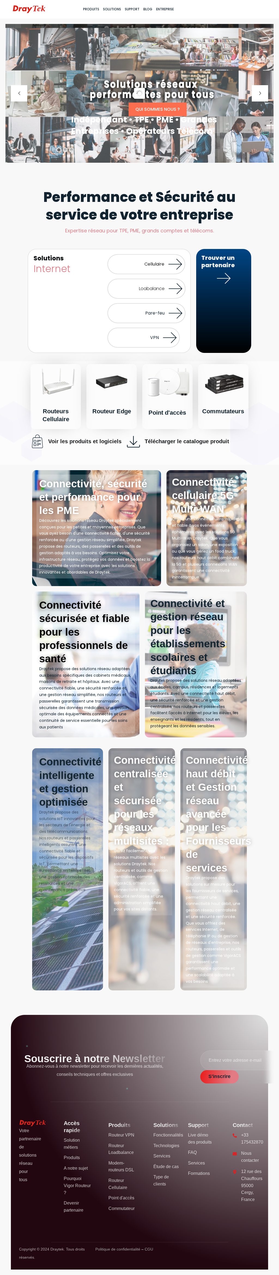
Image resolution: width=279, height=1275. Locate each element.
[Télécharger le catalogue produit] (134, 441)
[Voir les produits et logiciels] (37, 441)
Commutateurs (223, 411)
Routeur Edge (111, 411)
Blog (147, 9)
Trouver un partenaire (224, 309)
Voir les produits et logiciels (85, 441)
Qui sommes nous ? (157, 109)
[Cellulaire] (175, 264)
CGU (149, 1249)
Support (132, 9)
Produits (91, 9)
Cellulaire (154, 264)
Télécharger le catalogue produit (187, 441)
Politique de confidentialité (118, 1249)
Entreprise (165, 9)
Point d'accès (167, 412)
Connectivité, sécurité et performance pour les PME (93, 497)
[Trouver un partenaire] (224, 278)
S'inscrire (219, 1076)
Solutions (112, 9)
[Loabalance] (175, 288)
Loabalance (152, 288)
